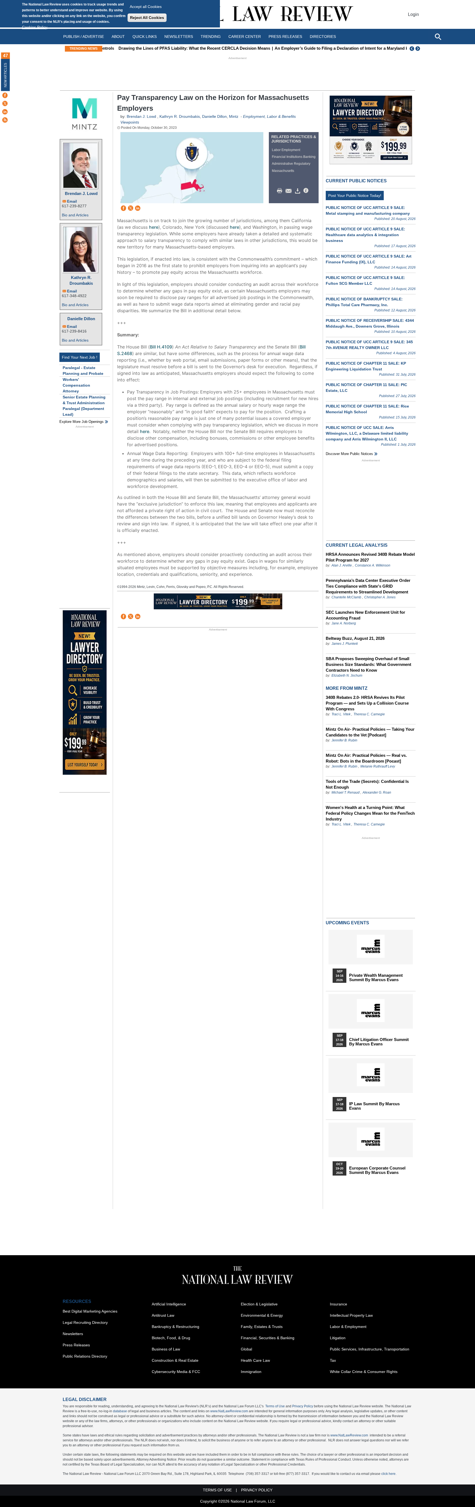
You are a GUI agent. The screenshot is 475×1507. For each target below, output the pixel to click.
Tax (333, 1360)
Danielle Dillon (81, 318)
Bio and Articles (75, 215)
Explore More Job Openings (81, 422)
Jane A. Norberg (344, 623)
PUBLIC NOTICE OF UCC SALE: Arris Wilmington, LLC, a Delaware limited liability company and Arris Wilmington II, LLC (367, 433)
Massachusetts (283, 171)
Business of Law (166, 1349)
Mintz (233, 116)
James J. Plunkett (345, 644)
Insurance (338, 1304)
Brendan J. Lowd (81, 193)
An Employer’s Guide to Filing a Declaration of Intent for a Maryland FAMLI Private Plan (345, 48)
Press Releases (76, 1345)
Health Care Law (255, 1360)
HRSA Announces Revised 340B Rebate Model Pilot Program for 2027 (370, 557)
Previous (412, 48)
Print (281, 191)
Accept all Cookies (146, 6)
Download (298, 191)
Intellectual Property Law (351, 1315)
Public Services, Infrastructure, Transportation (369, 1349)
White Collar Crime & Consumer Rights (363, 1371)
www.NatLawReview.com (229, 1411)
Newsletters (178, 36)
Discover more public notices (349, 454)
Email (72, 201)
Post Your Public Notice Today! (354, 195)
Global (246, 1349)
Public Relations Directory (85, 1356)
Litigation (338, 1338)
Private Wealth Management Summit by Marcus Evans (376, 977)
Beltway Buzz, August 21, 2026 (355, 638)
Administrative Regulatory (291, 164)
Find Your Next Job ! (79, 357)
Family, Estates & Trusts (262, 1326)
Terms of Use (275, 1406)
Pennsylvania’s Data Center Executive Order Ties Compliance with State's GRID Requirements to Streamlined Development (368, 586)
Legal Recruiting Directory (85, 1322)
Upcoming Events (347, 922)
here (153, 227)
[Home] (237, 14)
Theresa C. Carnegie (369, 714)
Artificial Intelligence (169, 1304)
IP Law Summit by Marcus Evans (374, 1106)
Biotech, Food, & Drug (171, 1338)
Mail (289, 191)
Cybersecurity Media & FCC (176, 1371)
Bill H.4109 (161, 347)
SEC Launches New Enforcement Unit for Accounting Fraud (365, 615)
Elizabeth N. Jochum (347, 675)
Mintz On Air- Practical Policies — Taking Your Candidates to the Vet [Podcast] (370, 732)
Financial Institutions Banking (294, 157)
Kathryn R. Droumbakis (81, 280)
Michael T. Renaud (346, 792)
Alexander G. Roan (377, 792)
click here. (388, 1474)
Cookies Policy (34, 27)
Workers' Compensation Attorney (76, 385)
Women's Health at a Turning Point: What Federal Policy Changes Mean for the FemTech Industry (370, 813)
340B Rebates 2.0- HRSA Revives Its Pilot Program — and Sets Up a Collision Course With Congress (367, 703)
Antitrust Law (163, 1315)
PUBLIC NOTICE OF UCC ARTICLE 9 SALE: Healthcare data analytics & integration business (365, 235)
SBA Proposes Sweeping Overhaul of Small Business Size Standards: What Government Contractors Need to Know (368, 664)
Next (418, 48)
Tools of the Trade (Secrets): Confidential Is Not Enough (367, 784)
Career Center (244, 36)
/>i (307, 191)
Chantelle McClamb (346, 597)
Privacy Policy (302, 1406)
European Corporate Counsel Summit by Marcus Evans (377, 1170)
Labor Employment (286, 150)
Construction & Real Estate (175, 1360)
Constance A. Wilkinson (372, 565)
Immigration (251, 1371)
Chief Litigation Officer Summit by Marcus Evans (379, 1041)
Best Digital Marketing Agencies (90, 1311)
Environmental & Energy (262, 1315)
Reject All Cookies (147, 17)
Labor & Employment (348, 1326)
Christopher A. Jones (380, 597)
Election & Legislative (259, 1304)
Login (413, 14)
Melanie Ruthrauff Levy (377, 766)
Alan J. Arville (342, 565)
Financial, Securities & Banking (267, 1338)
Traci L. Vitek (341, 714)
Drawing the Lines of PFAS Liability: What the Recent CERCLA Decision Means (181, 48)
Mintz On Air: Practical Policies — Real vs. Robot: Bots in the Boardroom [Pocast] (366, 758)
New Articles (5, 75)
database (120, 1411)
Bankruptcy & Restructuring (175, 1326)
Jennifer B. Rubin (344, 740)
